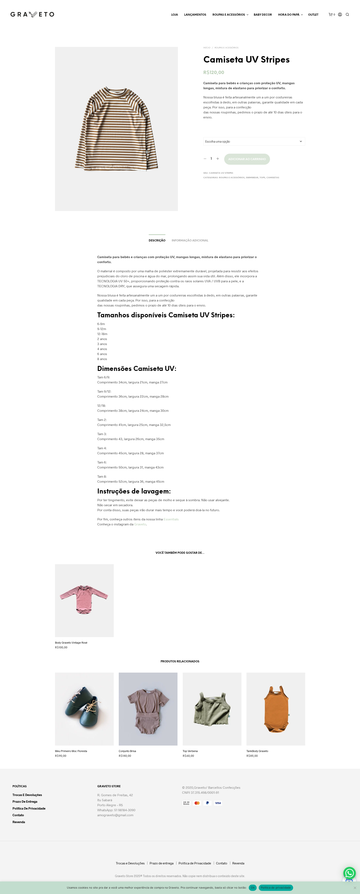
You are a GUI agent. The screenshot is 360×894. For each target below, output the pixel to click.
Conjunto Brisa (127, 751)
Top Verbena (190, 751)
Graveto (140, 524)
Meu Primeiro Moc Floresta (71, 751)
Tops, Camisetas (269, 178)
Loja (174, 15)
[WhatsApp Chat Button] (349, 873)
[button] (332, 15)
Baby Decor (263, 15)
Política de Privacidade (28, 808)
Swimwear (252, 178)
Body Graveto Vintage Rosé (71, 642)
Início (206, 48)
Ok (253, 887)
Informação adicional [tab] (190, 240)
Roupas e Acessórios (228, 15)
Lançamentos (195, 15)
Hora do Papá (288, 15)
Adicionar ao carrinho (247, 159)
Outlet (313, 15)
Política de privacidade (276, 887)
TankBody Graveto (257, 751)
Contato (18, 815)
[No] (355, 888)
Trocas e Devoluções (27, 795)
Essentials (171, 519)
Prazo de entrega (24, 801)
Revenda (18, 822)
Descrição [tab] (157, 240)
